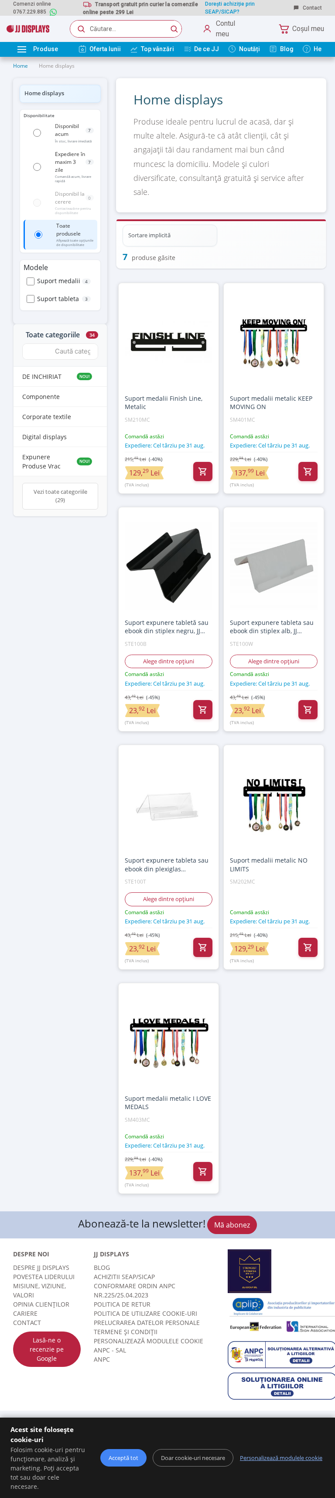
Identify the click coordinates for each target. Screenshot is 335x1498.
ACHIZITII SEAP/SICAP (124, 1277)
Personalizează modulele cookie (148, 1341)
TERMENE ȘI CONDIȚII (125, 1332)
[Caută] (174, 29)
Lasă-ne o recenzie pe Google (47, 1349)
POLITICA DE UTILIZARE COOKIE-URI (145, 1313)
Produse (45, 48)
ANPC (102, 1359)
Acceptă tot (123, 1458)
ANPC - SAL (110, 1350)
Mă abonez (232, 1225)
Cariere (25, 1313)
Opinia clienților (41, 1304)
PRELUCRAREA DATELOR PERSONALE (147, 1322)
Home (20, 65)
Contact (311, 8)
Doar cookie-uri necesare (193, 1458)
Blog (102, 1267)
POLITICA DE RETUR (122, 1304)
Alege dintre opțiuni (168, 661)
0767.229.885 (29, 12)
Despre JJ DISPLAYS (41, 1267)
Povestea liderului (44, 1277)
